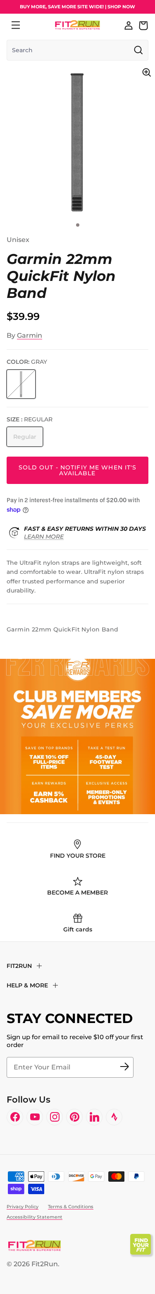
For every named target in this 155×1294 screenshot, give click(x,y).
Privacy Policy (22, 1206)
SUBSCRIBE (124, 1067)
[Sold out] (21, 384)
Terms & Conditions (70, 1206)
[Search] (34, 25)
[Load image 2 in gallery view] (77, 141)
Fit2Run (44, 1264)
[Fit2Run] (77, 25)
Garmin (29, 335)
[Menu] (16, 25)
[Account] (129, 25)
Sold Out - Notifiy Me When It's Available (78, 470)
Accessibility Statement (34, 1217)
